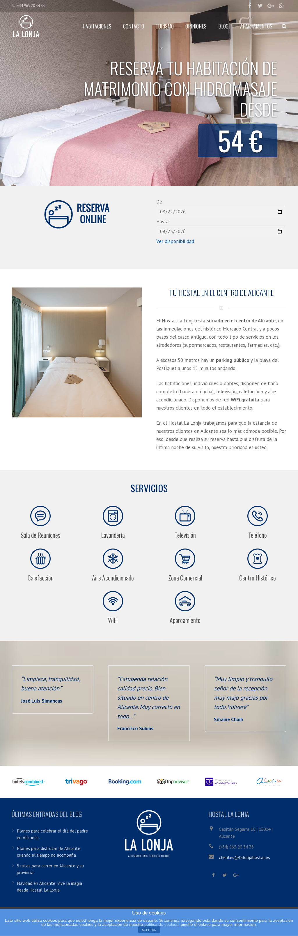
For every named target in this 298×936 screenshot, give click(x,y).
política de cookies (161, 924)
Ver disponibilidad (175, 241)
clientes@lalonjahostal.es (244, 857)
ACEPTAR (149, 930)
